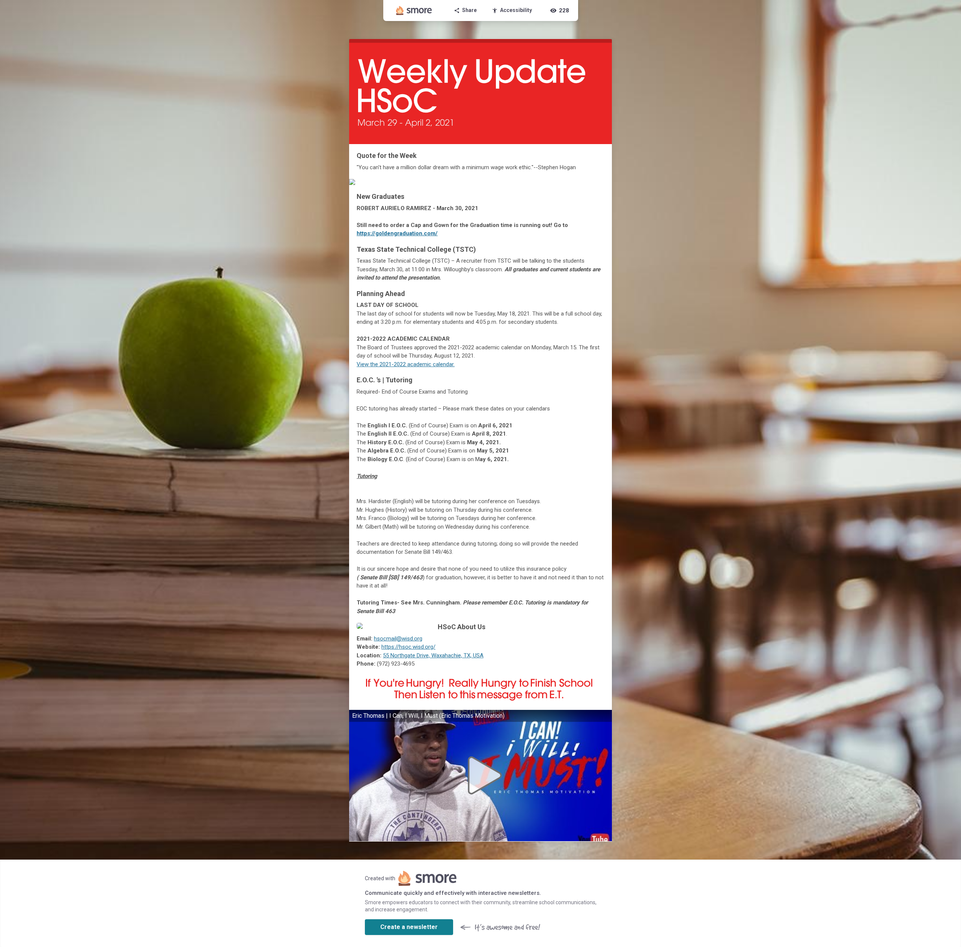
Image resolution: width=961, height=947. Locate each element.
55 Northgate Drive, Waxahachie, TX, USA (433, 655)
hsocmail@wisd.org (398, 638)
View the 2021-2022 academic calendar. (406, 364)
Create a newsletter (409, 926)
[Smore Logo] (414, 11)
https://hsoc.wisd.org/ (408, 646)
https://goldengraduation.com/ (397, 233)
